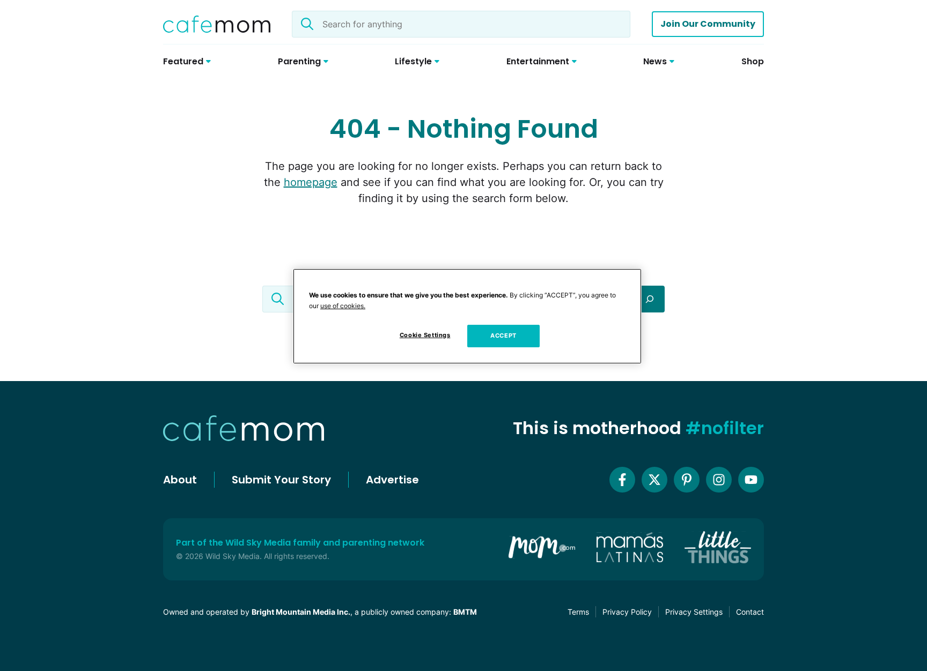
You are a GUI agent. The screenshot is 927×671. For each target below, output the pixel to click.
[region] (467, 316)
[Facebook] (622, 480)
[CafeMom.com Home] (216, 24)
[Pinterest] (687, 480)
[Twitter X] (654, 480)
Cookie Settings (425, 335)
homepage (310, 182)
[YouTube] (751, 480)
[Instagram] (719, 480)
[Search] (650, 299)
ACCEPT (503, 335)
